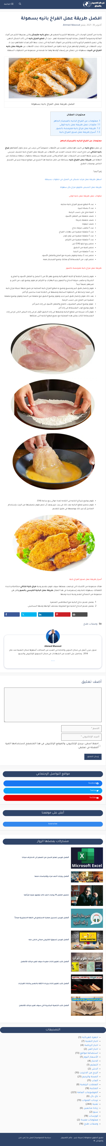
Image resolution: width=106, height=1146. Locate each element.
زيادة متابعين (91, 1108)
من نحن (21, 1138)
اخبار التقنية (91, 1041)
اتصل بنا (30, 1138)
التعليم (94, 1065)
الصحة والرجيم (90, 1077)
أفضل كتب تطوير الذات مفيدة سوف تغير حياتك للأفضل (45, 962)
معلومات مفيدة (89, 1120)
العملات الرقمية (89, 1084)
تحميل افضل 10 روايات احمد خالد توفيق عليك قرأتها (46, 895)
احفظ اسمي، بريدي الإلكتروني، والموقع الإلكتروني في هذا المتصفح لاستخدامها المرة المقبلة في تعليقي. (52, 746)
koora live (52, 824)
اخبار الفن (93, 1049)
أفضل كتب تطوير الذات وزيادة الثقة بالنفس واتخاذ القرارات (43, 984)
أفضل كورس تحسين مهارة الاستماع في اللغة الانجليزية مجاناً (42, 918)
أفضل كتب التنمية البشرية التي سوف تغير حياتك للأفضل (44, 1006)
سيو (95, 1112)
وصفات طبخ (90, 624)
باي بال (94, 1096)
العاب (95, 1080)
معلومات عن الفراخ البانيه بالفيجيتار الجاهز (77, 121)
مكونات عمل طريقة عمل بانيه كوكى (80, 125)
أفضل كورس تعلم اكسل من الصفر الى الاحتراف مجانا (45, 858)
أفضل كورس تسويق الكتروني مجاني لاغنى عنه (49, 940)
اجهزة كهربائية (90, 1037)
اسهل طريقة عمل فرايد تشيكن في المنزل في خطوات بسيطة (73, 180)
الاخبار (95, 1061)
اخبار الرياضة (91, 1045)
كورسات (93, 1116)
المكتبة (94, 1088)
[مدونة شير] (93, 4)
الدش (95, 1069)
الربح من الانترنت (89, 1073)
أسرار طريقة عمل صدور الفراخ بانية (79, 132)
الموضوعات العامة (87, 1092)
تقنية (95, 1104)
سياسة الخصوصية (43, 1138)
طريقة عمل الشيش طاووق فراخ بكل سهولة (81, 187)
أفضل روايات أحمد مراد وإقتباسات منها (52, 876)
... (53, 660)
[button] (20, 4)
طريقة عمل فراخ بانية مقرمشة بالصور (78, 128)
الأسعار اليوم (91, 1057)
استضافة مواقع (89, 1053)
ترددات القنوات (90, 1100)
